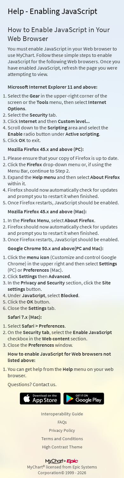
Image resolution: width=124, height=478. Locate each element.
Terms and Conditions (62, 438)
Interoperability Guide (62, 414)
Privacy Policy (62, 430)
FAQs (62, 422)
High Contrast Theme (62, 447)
